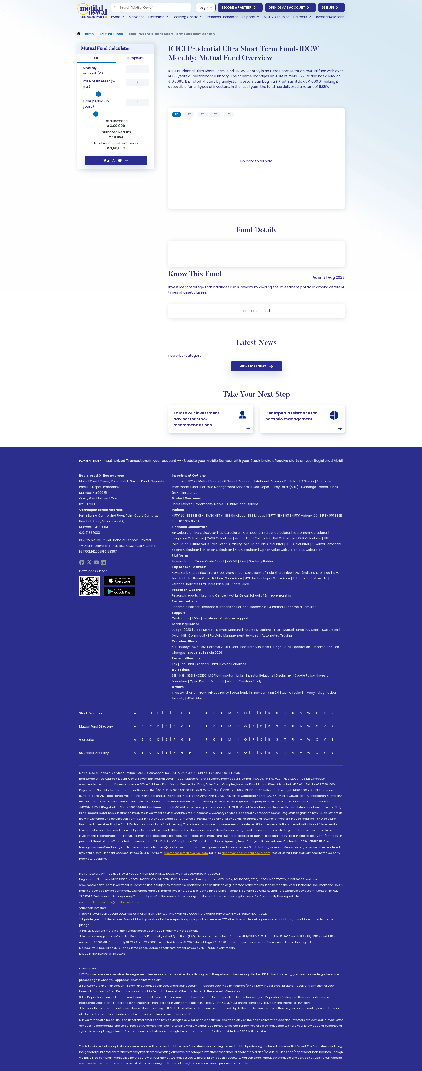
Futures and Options (242, 504)
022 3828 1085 (89, 504)
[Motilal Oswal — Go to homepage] (92, 11)
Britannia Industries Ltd (310, 578)
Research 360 (182, 561)
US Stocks (306, 481)
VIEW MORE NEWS (253, 366)
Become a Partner (236, 7)
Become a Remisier (301, 607)
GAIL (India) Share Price (312, 572)
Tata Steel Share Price (225, 572)
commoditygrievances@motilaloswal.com (109, 902)
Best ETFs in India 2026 (205, 652)
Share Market (182, 504)
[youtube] (96, 563)
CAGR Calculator (219, 538)
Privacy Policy (314, 692)
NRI (183, 635)
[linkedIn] (103, 563)
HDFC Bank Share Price (189, 572)
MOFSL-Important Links (226, 675)
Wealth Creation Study (244, 681)
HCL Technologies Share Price (267, 578)
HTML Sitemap (198, 698)
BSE (174, 675)
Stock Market (204, 630)
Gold (175, 635)
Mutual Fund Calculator (253, 538)
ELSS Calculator (297, 544)
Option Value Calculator (278, 550)
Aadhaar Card (207, 664)
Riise (243, 561)
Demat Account (228, 630)
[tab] (176, 114)
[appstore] (119, 580)
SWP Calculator (309, 538)
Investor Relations (259, 675)
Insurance (190, 492)
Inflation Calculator (217, 550)
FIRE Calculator (310, 550)
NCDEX (201, 675)
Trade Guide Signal (209, 561)
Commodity (197, 635)
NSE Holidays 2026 (185, 647)
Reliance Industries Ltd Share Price (198, 584)
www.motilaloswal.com (96, 1063)
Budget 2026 (181, 630)
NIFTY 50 (178, 515)
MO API (232, 561)
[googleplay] (119, 591)
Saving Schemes (233, 664)
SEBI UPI (328, 7)
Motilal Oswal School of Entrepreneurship (260, 595)
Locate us (210, 618)
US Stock (313, 630)
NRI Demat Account (237, 481)
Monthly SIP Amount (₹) (93, 70)
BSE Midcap (256, 515)
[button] (115, 7)
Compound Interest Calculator (266, 532)
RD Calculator (229, 532)
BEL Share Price (237, 584)
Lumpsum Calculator (188, 538)
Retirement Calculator (310, 532)
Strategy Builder (261, 561)
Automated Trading (277, 635)
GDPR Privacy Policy (214, 692)
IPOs (277, 630)
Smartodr (258, 692)
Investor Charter (184, 692)
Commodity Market (210, 504)
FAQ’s (196, 618)
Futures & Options (257, 630)
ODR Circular (291, 692)
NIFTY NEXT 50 (278, 515)
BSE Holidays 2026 (214, 647)
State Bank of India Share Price (268, 572)
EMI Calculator (284, 538)
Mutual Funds (208, 481)
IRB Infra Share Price (227, 578)
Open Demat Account (286, 7)
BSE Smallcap (235, 515)
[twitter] (89, 563)
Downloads (240, 692)
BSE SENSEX (195, 515)
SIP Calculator (182, 532)
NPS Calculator (246, 550)
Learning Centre (213, 595)
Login (204, 7)
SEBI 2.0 (273, 692)
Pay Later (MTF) (286, 487)
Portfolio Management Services (224, 487)
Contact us (180, 618)
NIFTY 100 (327, 515)
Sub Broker (330, 630)
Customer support (234, 618)
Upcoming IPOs (183, 481)
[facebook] (81, 563)
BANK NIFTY (214, 515)
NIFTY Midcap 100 (305, 515)
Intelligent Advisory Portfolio (275, 481)
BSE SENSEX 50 (189, 521)
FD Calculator (205, 532)
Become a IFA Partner (266, 607)
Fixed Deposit (261, 487)
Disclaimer (284, 675)
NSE (182, 675)
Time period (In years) (96, 104)
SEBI (190, 675)
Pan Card (187, 664)
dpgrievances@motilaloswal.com (246, 853)
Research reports (185, 595)
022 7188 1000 (89, 532)
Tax (174, 664)
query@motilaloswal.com (98, 498)
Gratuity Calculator (244, 544)
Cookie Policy (305, 675)
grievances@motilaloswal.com (185, 853)
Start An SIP (112, 160)
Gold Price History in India (250, 647)
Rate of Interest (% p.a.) (99, 84)
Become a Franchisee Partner (225, 607)
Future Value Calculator (208, 544)
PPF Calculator (272, 544)
